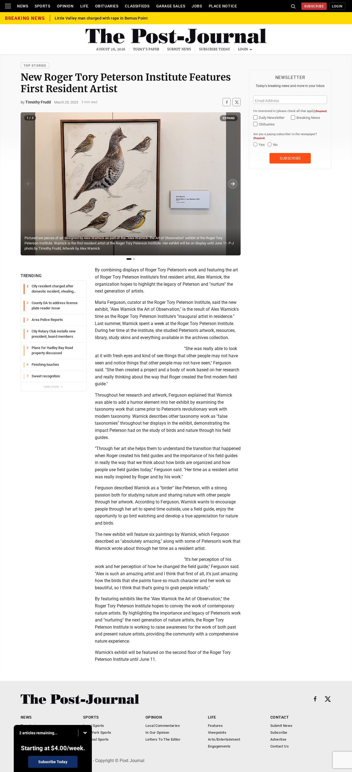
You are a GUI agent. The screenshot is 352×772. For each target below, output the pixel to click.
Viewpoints (217, 732)
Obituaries (107, 6)
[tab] (129, 259)
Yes (262, 145)
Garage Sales (170, 6)
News (22, 6)
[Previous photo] (29, 184)
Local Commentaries (162, 726)
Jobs (197, 6)
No (275, 145)
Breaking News (308, 118)
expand (229, 118)
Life (84, 6)
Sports (42, 6)
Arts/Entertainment (224, 739)
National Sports (96, 739)
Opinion (65, 6)
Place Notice (223, 6)
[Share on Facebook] (226, 102)
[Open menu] (8, 6)
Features (215, 726)
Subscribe (314, 6)
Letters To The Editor (162, 739)
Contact (279, 717)
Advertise (278, 739)
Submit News (179, 49)
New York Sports (97, 732)
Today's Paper (146, 49)
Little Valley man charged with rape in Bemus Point (101, 18)
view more (52, 387)
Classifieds (137, 6)
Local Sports (93, 726)
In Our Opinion (157, 732)
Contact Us (279, 746)
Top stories (35, 65)
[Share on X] (236, 102)
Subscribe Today (214, 49)
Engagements (219, 746)
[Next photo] (233, 184)
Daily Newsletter (271, 118)
